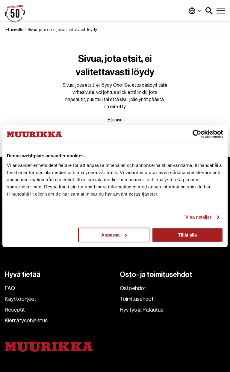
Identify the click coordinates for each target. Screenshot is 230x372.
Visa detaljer (198, 216)
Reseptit (15, 309)
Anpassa (110, 234)
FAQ (10, 288)
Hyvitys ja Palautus (141, 309)
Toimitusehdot (137, 299)
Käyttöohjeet (20, 299)
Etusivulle (14, 30)
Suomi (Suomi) (195, 10)
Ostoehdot (133, 288)
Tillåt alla (187, 234)
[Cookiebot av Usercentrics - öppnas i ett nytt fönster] (197, 133)
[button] (209, 10)
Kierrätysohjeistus (26, 320)
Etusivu (115, 120)
